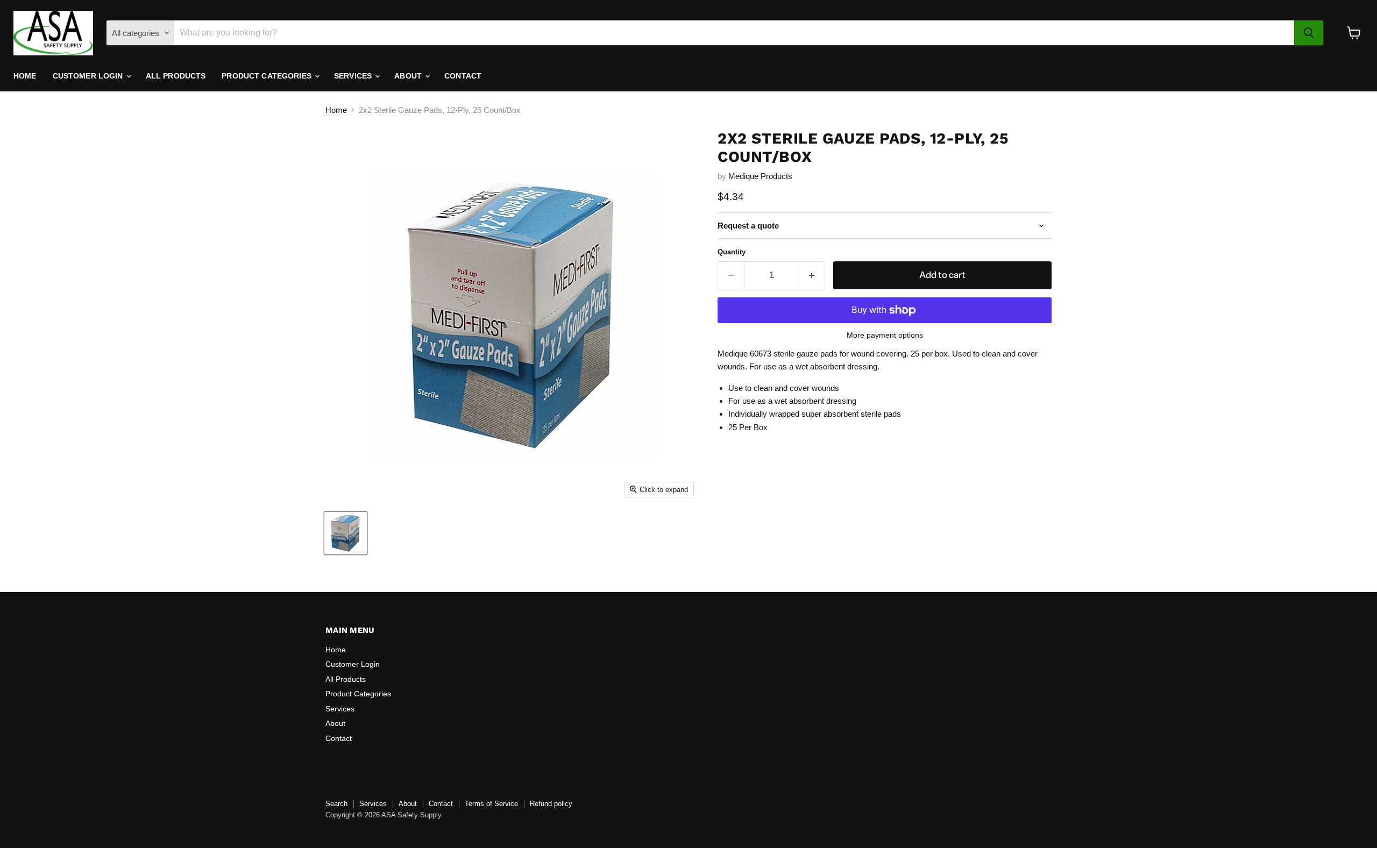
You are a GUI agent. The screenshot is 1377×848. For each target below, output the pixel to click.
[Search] (1308, 32)
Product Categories (268, 76)
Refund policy (551, 804)
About (409, 76)
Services (354, 76)
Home (25, 76)
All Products (176, 76)
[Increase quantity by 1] (812, 275)
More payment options (885, 335)
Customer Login (89, 76)
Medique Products (760, 176)
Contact (462, 76)
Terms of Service (491, 804)
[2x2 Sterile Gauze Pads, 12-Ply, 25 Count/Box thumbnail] (345, 533)
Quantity (732, 252)
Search (336, 804)
